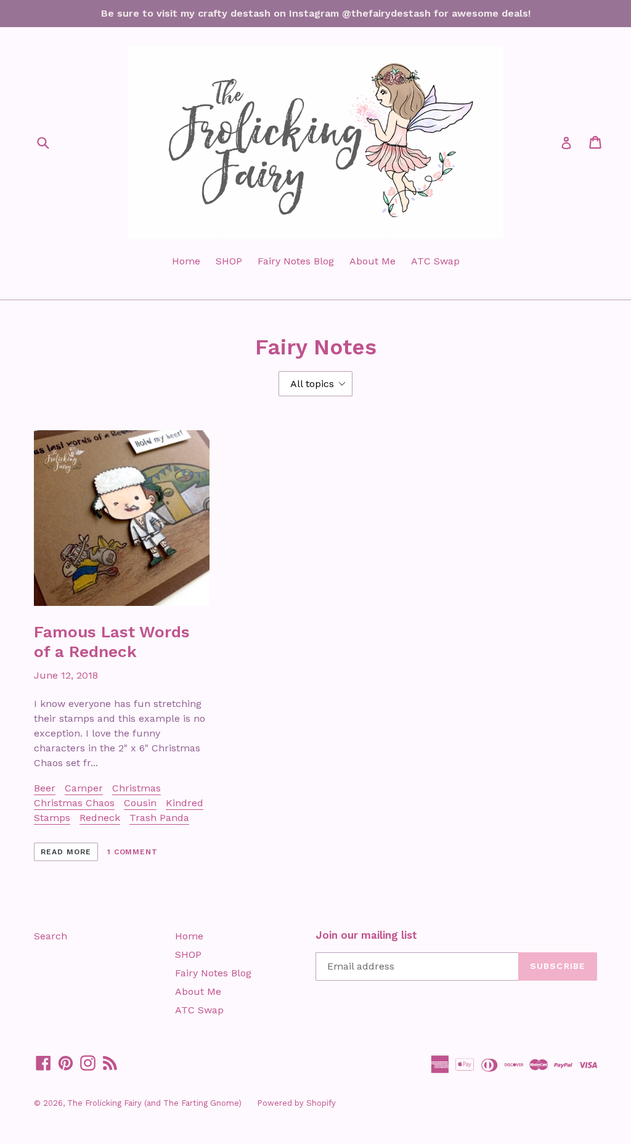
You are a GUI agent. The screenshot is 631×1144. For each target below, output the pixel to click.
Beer (44, 788)
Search (50, 936)
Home (186, 261)
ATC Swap (435, 261)
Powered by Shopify (296, 1103)
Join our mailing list (366, 935)
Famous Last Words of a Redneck (112, 641)
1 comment (132, 852)
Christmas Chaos (74, 803)
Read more (66, 852)
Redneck (99, 817)
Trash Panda (159, 817)
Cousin (140, 803)
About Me (372, 261)
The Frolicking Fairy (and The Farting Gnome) (154, 1103)
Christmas (136, 788)
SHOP (229, 261)
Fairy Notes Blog (296, 261)
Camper (84, 788)
